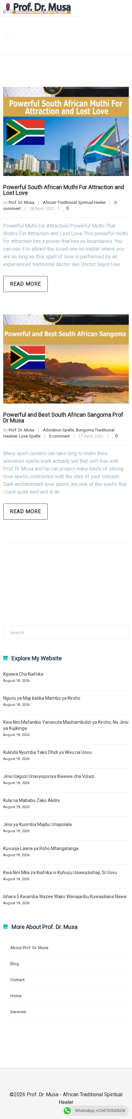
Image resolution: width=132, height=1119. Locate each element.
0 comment (59, 436)
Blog (14, 963)
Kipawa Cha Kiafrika (23, 674)
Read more (25, 284)
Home (15, 995)
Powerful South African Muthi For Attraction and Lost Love (63, 190)
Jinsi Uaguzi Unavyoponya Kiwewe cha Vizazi (49, 776)
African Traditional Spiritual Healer (74, 202)
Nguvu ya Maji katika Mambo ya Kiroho (41, 698)
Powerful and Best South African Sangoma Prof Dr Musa (63, 417)
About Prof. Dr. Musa (29, 947)
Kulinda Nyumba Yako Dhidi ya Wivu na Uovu (47, 752)
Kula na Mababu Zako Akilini (31, 800)
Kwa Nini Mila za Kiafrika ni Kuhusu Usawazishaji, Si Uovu (60, 872)
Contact (17, 979)
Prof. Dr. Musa (21, 202)
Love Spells (29, 436)
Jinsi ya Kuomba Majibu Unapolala (37, 824)
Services (18, 1011)
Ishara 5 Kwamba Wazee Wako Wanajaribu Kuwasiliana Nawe (65, 896)
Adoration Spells (58, 430)
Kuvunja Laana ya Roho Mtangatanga (40, 848)
